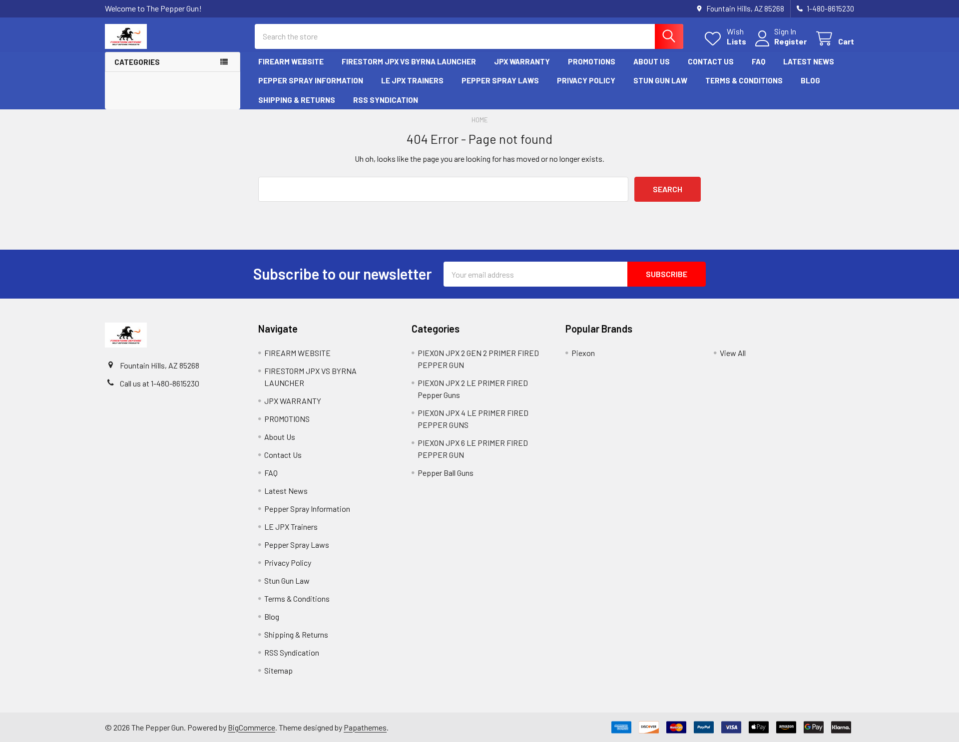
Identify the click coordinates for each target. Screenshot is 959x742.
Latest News (808, 61)
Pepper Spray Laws (500, 80)
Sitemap (278, 670)
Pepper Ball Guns (446, 472)
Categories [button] (137, 61)
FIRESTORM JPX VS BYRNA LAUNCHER (409, 61)
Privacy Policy (586, 80)
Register (790, 41)
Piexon (583, 353)
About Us (651, 61)
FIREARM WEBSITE (291, 61)
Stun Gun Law (660, 80)
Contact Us (711, 61)
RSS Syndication (385, 99)
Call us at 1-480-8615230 (159, 383)
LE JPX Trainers (412, 80)
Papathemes (365, 727)
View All (733, 353)
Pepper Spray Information (310, 80)
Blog (810, 80)
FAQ (758, 61)
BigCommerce (251, 727)
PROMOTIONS (591, 61)
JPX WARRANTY (522, 61)
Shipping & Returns (296, 99)
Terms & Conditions (744, 80)
